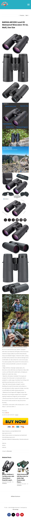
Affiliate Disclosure (15, 493)
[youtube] (22, 511)
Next (27, 15)
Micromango (15, 506)
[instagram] (17, 511)
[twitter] (13, 511)
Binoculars (9, 451)
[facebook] (9, 511)
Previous (22, 15)
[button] (3, 472)
